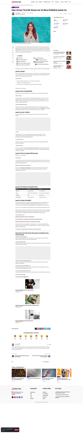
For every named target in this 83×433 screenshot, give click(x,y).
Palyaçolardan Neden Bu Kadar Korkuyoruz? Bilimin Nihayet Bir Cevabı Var (63, 379)
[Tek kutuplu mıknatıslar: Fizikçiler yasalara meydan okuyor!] (49, 373)
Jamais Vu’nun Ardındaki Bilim (22, 59)
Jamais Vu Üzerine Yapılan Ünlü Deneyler (24, 63)
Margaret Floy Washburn (26, 167)
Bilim (13, 7)
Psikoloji (16, 7)
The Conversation (21, 274)
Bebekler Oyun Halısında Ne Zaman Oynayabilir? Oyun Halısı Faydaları (27, 305)
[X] (57, 20)
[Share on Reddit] (43, 329)
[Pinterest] (66, 20)
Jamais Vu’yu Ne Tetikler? (22, 61)
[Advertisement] (32, 124)
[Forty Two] (16, 2)
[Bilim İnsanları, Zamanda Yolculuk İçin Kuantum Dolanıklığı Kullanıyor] (19, 373)
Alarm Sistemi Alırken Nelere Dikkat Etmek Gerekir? (24, 320)
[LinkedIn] (66, 24)
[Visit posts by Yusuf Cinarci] (13, 13)
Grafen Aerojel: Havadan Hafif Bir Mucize (34, 378)
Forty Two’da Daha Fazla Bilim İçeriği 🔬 (41, 65)
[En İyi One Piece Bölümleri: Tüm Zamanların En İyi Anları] (68, 67)
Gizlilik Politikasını (10, 428)
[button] (16, 430)
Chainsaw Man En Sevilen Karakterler (59, 56)
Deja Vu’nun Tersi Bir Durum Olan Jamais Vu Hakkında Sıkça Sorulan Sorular (41, 62)
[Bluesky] (57, 27)
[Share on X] (65, 13)
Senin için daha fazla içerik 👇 (42, 59)
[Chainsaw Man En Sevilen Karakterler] (68, 58)
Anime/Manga (55, 68)
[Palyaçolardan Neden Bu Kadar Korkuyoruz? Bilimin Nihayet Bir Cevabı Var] (64, 373)
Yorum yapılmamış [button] (46, 361)
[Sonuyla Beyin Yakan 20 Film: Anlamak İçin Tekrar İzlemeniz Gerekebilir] (68, 53)
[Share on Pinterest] (13, 53)
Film (53, 54)
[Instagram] (57, 24)
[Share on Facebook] (63, 13)
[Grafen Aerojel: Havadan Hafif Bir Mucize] (34, 373)
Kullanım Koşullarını (5, 429)
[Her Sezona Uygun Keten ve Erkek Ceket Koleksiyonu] (68, 62)
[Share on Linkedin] (13, 55)
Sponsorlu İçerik (55, 63)
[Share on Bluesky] (13, 57)
